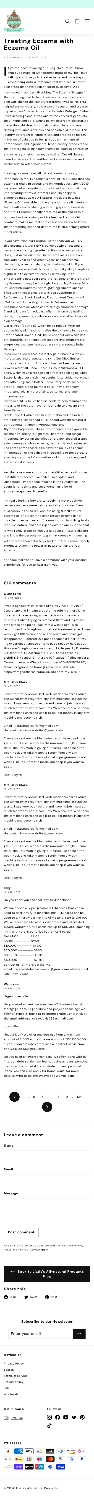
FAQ (6, 1388)
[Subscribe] (79, 1334)
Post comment (21, 1232)
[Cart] (77, 21)
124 (79, 1097)
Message (11, 1193)
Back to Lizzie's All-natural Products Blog (50, 1274)
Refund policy (14, 1382)
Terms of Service (29, 1249)
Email (8, 1169)
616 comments (14, 57)
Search (9, 1370)
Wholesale (11, 1394)
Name (8, 1145)
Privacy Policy (14, 1363)
